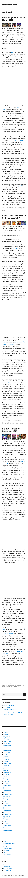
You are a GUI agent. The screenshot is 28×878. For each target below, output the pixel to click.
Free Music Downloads (16, 420)
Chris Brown (15, 248)
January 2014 (6, 827)
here (12, 299)
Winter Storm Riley (14, 45)
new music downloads (7, 633)
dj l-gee (5, 422)
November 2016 (7, 768)
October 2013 (6, 828)
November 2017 (7, 747)
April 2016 (6, 781)
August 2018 (6, 736)
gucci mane (12, 208)
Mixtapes (5, 845)
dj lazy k (9, 422)
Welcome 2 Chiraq (18, 140)
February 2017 (7, 763)
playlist (8, 423)
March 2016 (6, 783)
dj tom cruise (22, 422)
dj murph (10, 685)
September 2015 (7, 794)
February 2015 (7, 805)
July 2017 (5, 754)
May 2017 (5, 758)
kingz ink (4, 423)
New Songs (13, 683)
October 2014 (6, 812)
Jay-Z (12, 52)
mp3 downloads (20, 685)
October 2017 (6, 748)
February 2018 (7, 741)
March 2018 (6, 739)
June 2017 (5, 756)
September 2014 (7, 814)
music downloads (6, 686)
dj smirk (14, 685)
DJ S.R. (17, 422)
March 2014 (6, 823)
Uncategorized (7, 854)
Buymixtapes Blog (9, 4)
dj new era (14, 422)
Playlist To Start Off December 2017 (11, 430)
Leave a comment (19, 423)
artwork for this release (8, 382)
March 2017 (6, 761)
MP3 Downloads (12, 207)
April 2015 (6, 801)
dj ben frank (19, 683)
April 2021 (6, 732)
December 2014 (7, 808)
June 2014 (5, 819)
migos (19, 208)
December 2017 (7, 745)
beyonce (19, 207)
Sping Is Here (6, 707)
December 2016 (7, 767)
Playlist (5, 852)
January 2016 (6, 787)
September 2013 (7, 830)
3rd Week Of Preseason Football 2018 (12, 711)
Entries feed (6, 866)
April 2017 (6, 759)
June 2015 (5, 798)
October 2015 (6, 792)
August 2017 (6, 752)
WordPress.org (7, 870)
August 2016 (6, 774)
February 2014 (7, 825)
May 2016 (5, 779)
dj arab (22, 207)
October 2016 (6, 770)
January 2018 (6, 743)
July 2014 (5, 818)
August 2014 (6, 816)
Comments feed (7, 868)
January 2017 (6, 765)
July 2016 (5, 776)
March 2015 (6, 803)
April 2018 (6, 738)
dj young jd (7, 208)
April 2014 (6, 821)
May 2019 (5, 734)
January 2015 (6, 807)
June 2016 (6, 778)
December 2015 (7, 788)
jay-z (17, 208)
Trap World (19, 186)
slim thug (12, 423)
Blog (4, 841)
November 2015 (7, 790)
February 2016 (7, 785)
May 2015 (5, 799)
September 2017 (7, 750)
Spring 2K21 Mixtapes (9, 705)
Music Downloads (8, 848)
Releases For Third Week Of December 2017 (14, 217)
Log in (5, 864)
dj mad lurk (5, 685)
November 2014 (7, 810)
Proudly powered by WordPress (17, 875)
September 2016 (7, 772)
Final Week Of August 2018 (10, 709)
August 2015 (6, 796)
